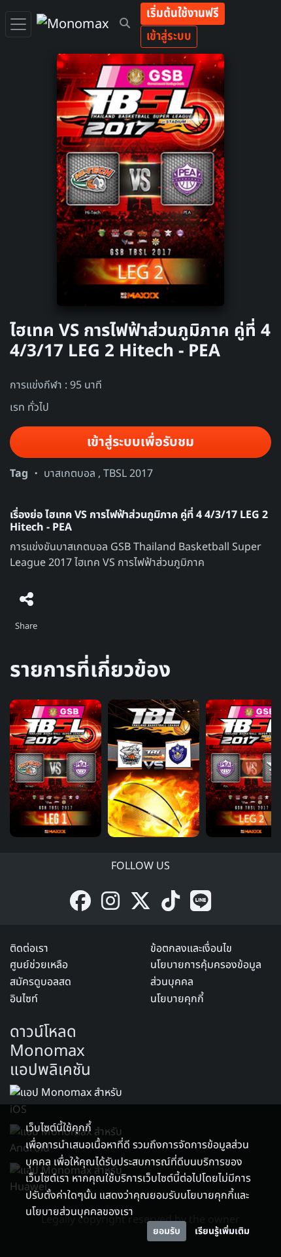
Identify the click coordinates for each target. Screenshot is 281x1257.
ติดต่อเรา (29, 948)
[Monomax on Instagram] (110, 902)
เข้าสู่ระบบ (168, 36)
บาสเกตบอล (69, 473)
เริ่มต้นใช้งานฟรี (182, 13)
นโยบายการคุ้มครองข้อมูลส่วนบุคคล (205, 973)
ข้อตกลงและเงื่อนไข (191, 948)
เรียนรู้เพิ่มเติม (222, 1231)
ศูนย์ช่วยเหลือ (39, 965)
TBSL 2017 (128, 473)
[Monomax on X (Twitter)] (140, 902)
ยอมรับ (166, 1231)
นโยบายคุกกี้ (177, 999)
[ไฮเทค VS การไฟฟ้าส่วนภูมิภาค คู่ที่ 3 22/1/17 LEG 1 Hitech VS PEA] (55, 768)
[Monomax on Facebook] (80, 902)
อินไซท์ (24, 999)
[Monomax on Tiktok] (170, 902)
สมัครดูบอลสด (40, 982)
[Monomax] (73, 24)
